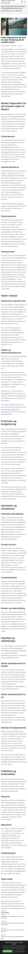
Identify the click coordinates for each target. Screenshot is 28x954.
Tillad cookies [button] (7, 951)
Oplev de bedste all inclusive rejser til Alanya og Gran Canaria (12, 923)
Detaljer (22, 948)
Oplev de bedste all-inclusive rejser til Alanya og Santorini (12, 930)
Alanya (5, 117)
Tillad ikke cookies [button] (19, 951)
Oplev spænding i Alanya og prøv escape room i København (12, 917)
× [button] (26, 941)
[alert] (14, 947)
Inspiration (20, 45)
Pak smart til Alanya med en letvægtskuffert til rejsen (12, 937)
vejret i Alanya (11, 409)
